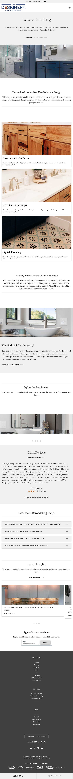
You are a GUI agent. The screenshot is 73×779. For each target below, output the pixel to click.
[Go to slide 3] (37, 441)
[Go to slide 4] (40, 441)
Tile (36, 672)
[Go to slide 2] (35, 441)
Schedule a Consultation (10, 364)
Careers (36, 727)
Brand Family (36, 722)
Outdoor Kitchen (36, 680)
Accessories (36, 675)
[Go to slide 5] (35, 497)
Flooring (36, 665)
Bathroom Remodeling (36, 696)
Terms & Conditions (28, 758)
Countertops (36, 667)
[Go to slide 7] (40, 497)
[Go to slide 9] (45, 497)
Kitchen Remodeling (36, 693)
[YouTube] (31, 748)
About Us (36, 716)
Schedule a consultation (34, 37)
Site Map (47, 758)
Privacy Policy (39, 758)
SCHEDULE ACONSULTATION (18, 775)
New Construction (37, 701)
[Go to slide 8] (42, 497)
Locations (36, 714)
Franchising (36, 724)
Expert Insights (36, 719)
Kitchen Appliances (36, 678)
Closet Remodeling (36, 698)
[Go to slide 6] (37, 497)
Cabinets (36, 662)
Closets (36, 670)
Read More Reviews (34, 457)
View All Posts (34, 577)
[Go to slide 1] (33, 441)
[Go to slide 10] (47, 497)
